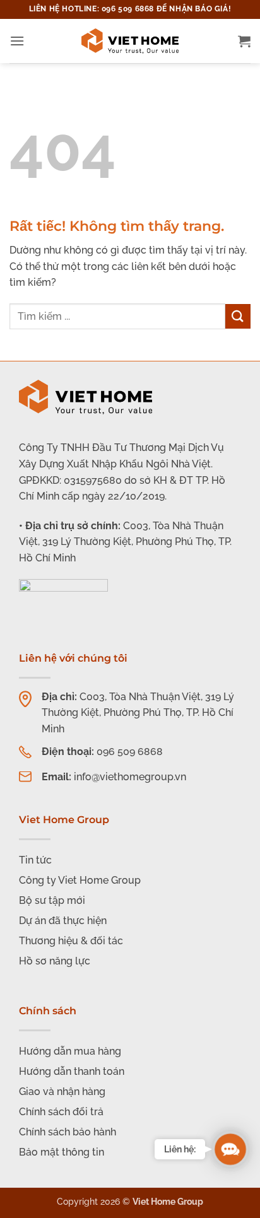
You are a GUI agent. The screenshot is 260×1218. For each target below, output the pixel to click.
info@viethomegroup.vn (130, 777)
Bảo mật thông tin (61, 1152)
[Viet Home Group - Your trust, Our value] (130, 41)
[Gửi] (238, 316)
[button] (17, 40)
